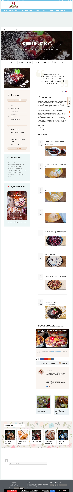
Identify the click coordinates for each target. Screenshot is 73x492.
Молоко (12, 111)
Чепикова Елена (65, 363)
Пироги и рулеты (15, 29)
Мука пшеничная (14, 114)
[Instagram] (65, 0)
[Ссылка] (17, 463)
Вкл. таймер (52, 490)
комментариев (44, 363)
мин (47, 490)
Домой (5, 29)
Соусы (16, 10)
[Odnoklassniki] (61, 0)
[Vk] (59, 0)
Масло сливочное (14, 139)
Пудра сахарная (14, 144)
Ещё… (51, 10)
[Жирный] (10, 463)
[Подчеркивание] (13, 463)
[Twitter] (68, 0)
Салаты (5, 10)
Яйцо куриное (13, 108)
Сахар (12, 116)
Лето (22, 425)
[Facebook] (64, 0)
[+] (18, 463)
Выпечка (37, 10)
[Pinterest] (67, 0)
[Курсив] (12, 463)
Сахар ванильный (14, 119)
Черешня (12, 129)
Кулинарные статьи (60, 10)
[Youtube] (70, 0)
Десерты (45, 10)
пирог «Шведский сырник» (56, 351)
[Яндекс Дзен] (62, 0)
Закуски (11, 10)
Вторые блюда (28, 10)
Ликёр (12, 132)
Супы (22, 10)
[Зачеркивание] (15, 463)
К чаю (18, 425)
